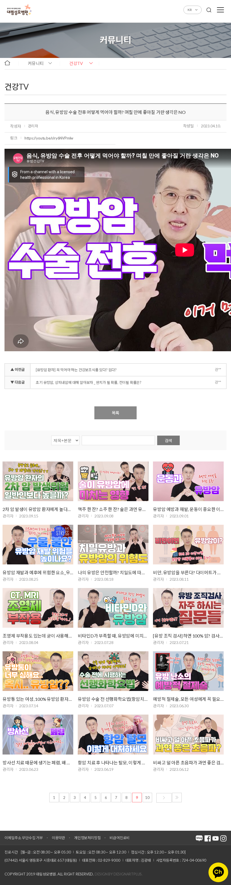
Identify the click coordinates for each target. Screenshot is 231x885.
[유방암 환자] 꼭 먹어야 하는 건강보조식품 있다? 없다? (76, 370)
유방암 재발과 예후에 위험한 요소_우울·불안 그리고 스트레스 (38, 572)
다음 (164, 798)
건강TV (76, 63)
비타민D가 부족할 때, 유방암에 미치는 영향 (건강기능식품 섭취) (113, 635)
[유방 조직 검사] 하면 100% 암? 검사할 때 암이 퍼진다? (188, 635)
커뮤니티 (36, 63)
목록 (115, 412)
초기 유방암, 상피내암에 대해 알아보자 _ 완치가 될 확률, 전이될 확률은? (88, 382)
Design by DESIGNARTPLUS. (119, 874)
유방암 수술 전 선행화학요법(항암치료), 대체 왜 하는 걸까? (113, 699)
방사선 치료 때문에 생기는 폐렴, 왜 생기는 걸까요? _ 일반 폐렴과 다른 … (38, 762)
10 (147, 797)
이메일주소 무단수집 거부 (24, 838)
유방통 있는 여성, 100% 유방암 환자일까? (38, 699)
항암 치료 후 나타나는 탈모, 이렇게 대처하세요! (113, 762)
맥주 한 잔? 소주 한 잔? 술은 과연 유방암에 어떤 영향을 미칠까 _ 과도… (113, 509)
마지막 (177, 797)
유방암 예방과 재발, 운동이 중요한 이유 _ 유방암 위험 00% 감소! (188, 509)
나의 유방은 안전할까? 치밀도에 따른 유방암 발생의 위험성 (113, 572)
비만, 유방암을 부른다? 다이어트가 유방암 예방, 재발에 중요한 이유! (188, 572)
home (10, 63)
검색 (168, 440)
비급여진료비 (120, 838)
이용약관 (58, 838)
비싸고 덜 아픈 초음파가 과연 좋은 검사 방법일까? (188, 762)
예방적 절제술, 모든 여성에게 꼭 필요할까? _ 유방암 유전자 (188, 699)
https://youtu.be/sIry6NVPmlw (49, 138)
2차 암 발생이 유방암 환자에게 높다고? (38, 509)
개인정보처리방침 (87, 838)
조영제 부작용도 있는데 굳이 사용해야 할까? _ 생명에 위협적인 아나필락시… (38, 635)
